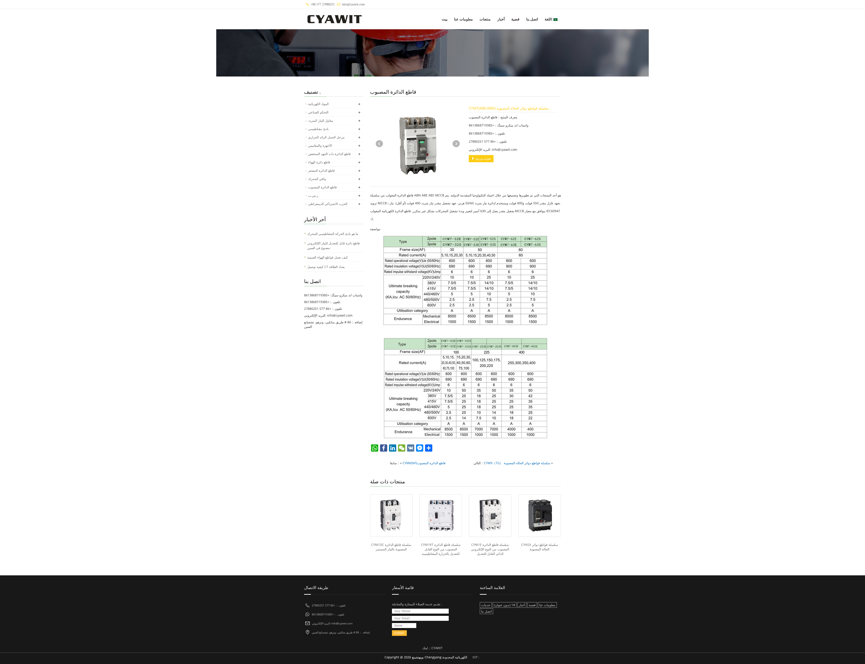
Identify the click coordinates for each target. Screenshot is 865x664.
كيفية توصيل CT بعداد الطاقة (326, 267)
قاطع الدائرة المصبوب (322, 187)
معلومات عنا (463, 19)
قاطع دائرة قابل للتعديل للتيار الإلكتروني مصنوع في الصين (333, 245)
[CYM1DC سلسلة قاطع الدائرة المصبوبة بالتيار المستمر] (391, 515)
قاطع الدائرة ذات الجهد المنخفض (329, 154)
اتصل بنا (532, 19)
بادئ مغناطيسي (318, 129)
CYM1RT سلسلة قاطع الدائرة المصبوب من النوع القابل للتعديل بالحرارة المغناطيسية (441, 549)
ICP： (476, 657)
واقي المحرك (317, 179)
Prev (379, 143)
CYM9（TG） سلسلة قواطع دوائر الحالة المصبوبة (517, 463)
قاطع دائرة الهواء (319, 162)
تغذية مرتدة (483, 158)
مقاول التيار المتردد (320, 120)
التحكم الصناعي (318, 112)
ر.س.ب (313, 195)
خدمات (485, 605)
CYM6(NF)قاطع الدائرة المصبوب (424, 463)
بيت (444, 19)
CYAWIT (437, 648)
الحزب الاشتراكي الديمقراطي (327, 204)
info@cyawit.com (353, 4)
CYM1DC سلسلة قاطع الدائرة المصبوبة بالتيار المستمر (391, 546)
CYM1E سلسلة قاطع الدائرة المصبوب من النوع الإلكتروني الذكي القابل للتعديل (490, 549)
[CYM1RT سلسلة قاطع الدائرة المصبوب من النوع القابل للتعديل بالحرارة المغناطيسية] (440, 515)
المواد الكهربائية (318, 104)
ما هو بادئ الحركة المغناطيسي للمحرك (332, 234)
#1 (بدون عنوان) (504, 605)
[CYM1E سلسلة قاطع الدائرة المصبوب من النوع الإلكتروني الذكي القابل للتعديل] (490, 515)
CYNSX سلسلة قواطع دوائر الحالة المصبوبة (539, 546)
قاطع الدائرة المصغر (321, 170)
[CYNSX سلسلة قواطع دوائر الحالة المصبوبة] (539, 515)
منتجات (485, 19)
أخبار (501, 19)
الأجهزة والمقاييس (320, 145)
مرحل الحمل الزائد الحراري (326, 137)
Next (456, 143)
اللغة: (549, 19)
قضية (515, 19)
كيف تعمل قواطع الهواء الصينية (327, 257)
